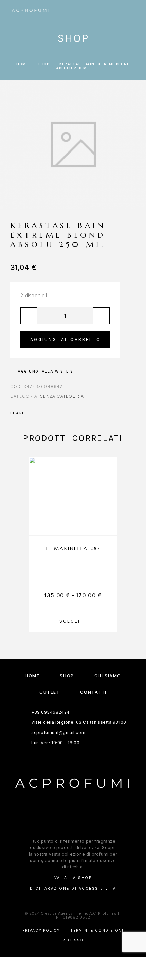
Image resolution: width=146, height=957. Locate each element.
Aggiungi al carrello (65, 339)
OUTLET (49, 692)
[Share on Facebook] (32, 413)
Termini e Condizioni (97, 930)
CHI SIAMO (107, 676)
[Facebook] (66, 818)
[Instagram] (79, 818)
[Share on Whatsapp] (40, 413)
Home (22, 64)
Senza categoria (62, 396)
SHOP (67, 676)
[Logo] (30, 10)
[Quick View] (108, 514)
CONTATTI (93, 692)
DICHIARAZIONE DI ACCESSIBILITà (73, 888)
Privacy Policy (41, 930)
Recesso (73, 940)
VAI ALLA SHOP (73, 878)
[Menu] (129, 10)
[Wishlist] (108, 526)
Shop (43, 64)
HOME (32, 676)
